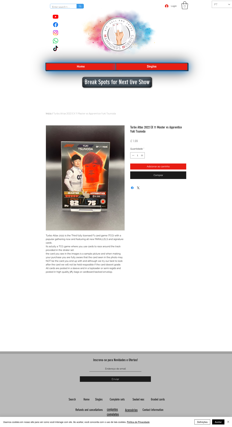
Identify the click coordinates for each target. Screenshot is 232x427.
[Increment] (142, 155)
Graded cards (158, 399)
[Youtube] (55, 16)
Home (86, 399)
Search (73, 399)
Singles (99, 399)
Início (49, 113)
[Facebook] (55, 24)
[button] (184, 5)
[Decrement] (133, 155)
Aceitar (218, 422)
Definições (202, 422)
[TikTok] (55, 48)
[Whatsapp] (55, 40)
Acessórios (131, 410)
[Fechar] (228, 421)
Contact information (153, 410)
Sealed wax (139, 399)
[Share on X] (138, 188)
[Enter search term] (80, 6)
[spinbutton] (137, 155)
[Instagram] (55, 32)
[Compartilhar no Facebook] (132, 188)
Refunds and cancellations (89, 410)
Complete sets (117, 399)
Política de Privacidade (138, 422)
